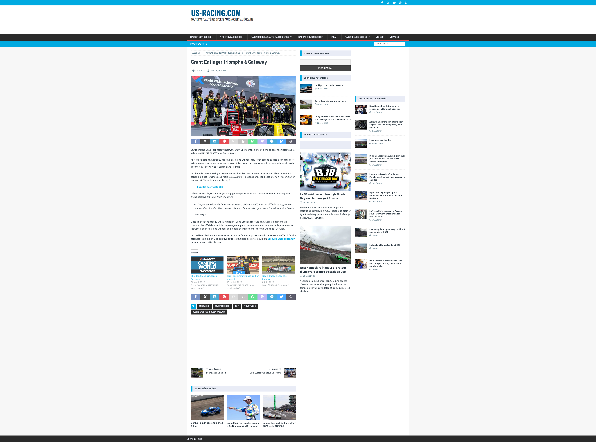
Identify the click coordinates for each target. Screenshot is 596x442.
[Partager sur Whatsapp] (252, 141)
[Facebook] (382, 2)
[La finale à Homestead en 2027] (361, 248)
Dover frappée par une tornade (330, 101)
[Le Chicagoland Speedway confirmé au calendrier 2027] (361, 232)
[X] (388, 2)
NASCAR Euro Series (356, 37)
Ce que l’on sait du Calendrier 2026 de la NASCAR (279, 424)
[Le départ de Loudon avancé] (306, 88)
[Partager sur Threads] (291, 141)
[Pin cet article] (224, 141)
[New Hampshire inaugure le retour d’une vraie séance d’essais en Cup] (325, 245)
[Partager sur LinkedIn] (214, 141)
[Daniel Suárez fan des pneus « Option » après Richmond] (243, 407)
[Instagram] (400, 2)
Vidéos (380, 37)
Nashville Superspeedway (281, 239)
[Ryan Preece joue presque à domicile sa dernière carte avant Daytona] (361, 195)
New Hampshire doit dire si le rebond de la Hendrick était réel (385, 107)
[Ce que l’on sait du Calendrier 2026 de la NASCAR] (279, 407)
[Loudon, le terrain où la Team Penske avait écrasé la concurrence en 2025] (361, 177)
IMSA (333, 37)
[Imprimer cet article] (243, 141)
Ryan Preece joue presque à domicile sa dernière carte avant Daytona (385, 195)
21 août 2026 (322, 89)
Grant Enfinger (222, 306)
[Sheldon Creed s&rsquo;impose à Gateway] (207, 265)
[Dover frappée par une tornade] (306, 104)
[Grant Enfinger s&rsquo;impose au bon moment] (243, 265)
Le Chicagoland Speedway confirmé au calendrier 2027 (387, 231)
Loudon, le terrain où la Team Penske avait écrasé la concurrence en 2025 (387, 176)
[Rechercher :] (389, 43)
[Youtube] (394, 2)
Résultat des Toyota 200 (210, 187)
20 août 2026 (377, 143)
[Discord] (406, 2)
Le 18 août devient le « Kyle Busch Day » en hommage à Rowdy (322, 196)
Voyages (394, 37)
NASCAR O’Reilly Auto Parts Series (270, 37)
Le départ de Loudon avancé (329, 85)
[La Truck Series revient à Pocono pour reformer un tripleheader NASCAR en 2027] (361, 214)
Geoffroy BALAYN (218, 70)
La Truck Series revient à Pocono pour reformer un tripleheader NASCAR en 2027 (385, 213)
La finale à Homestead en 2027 (384, 244)
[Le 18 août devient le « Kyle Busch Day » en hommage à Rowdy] (325, 172)
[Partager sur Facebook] (195, 141)
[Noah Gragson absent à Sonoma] (278, 265)
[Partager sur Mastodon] (262, 141)
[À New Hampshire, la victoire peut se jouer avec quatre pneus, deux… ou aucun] (361, 125)
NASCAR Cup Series (200, 37)
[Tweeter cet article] (205, 141)
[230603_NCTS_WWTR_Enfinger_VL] (243, 134)
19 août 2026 (377, 165)
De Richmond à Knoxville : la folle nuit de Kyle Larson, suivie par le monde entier (385, 263)
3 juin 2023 (200, 70)
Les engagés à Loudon (380, 140)
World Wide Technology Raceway (209, 312)
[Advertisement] (338, 19)
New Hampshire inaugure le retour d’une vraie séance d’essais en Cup (323, 269)
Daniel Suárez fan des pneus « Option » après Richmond (243, 424)
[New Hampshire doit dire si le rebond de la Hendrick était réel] (361, 109)
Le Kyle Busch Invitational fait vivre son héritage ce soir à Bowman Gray (333, 118)
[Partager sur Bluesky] (281, 141)
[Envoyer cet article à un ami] (233, 141)
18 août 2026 (309, 202)
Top (237, 306)
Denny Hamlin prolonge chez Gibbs (207, 424)
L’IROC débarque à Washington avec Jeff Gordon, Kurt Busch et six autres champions (387, 158)
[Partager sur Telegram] (271, 141)
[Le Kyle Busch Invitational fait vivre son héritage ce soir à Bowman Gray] (306, 120)
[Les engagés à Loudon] (361, 143)
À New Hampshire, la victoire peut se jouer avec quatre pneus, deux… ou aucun (386, 124)
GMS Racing (204, 306)
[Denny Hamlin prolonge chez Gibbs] (207, 407)
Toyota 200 (250, 306)
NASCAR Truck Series (310, 37)
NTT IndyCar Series (231, 37)
